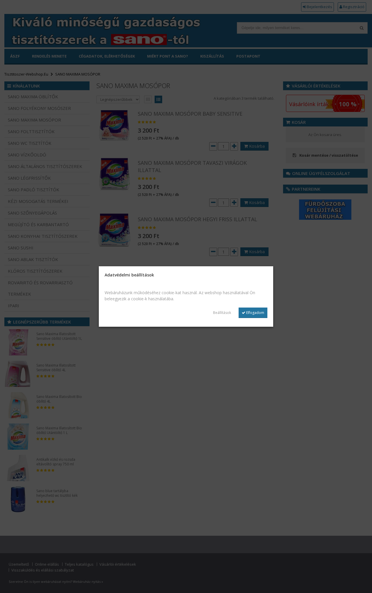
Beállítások (222, 312)
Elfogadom (254, 312)
